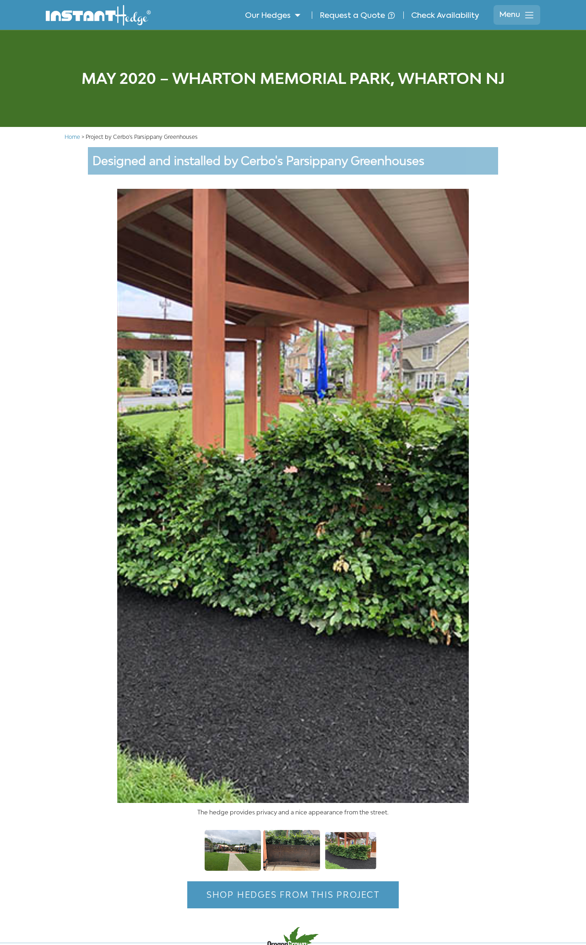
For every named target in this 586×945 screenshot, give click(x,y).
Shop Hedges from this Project (293, 895)
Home (72, 137)
